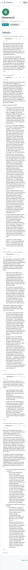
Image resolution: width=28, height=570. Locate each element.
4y (13, 77)
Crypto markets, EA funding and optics (13, 36)
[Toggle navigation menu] (2, 2)
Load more (5, 552)
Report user (25, 560)
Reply (4, 71)
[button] (4, 39)
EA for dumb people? (8, 75)
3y (13, 38)
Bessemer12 (8, 38)
